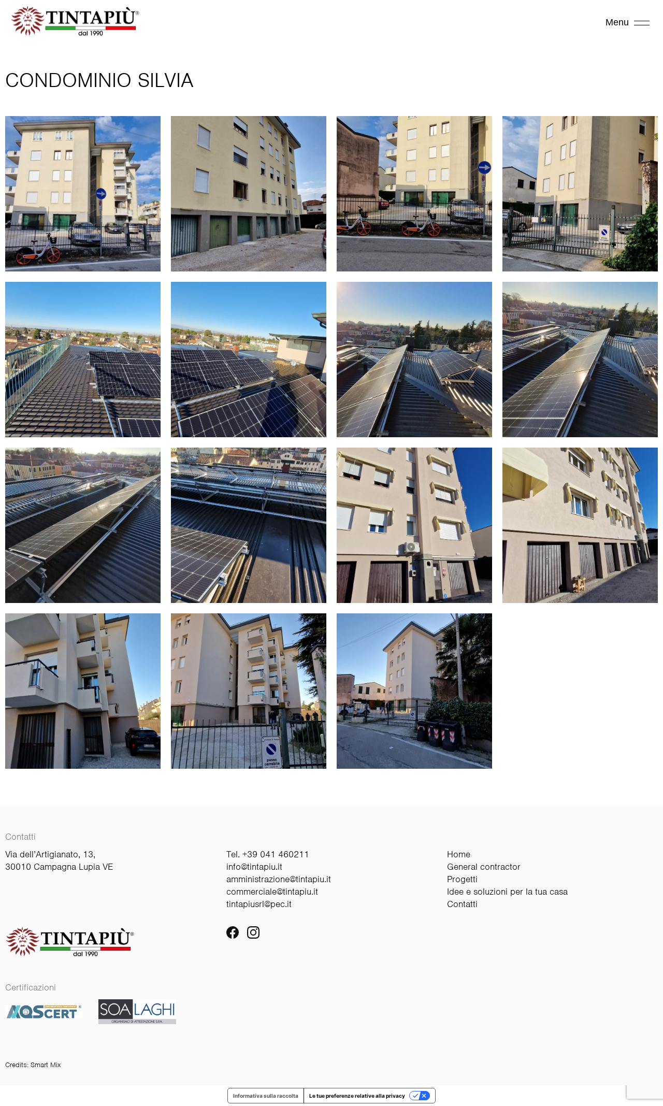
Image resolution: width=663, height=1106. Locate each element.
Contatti (462, 904)
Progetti (462, 879)
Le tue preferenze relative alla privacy (357, 1096)
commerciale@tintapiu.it (272, 891)
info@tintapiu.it (254, 866)
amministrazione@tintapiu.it (278, 879)
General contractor (484, 866)
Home (458, 854)
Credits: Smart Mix (33, 1064)
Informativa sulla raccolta (265, 1096)
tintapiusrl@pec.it (259, 904)
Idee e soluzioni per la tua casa (507, 891)
